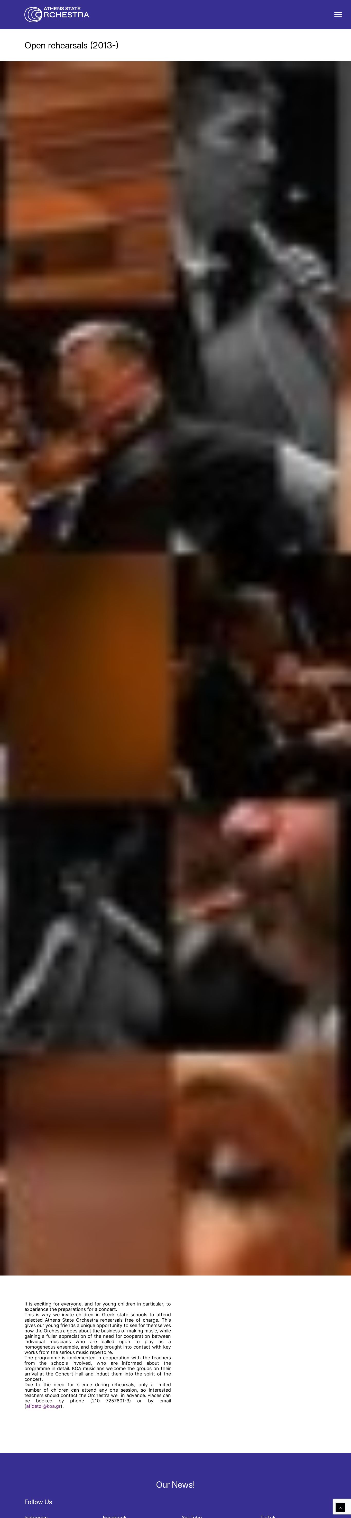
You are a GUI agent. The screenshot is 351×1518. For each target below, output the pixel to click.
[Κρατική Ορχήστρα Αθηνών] (56, 14)
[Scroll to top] (340, 1507)
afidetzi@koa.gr (43, 1406)
